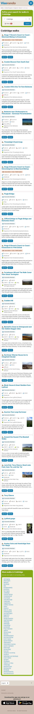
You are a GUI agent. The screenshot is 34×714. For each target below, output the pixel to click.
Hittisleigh (6, 622)
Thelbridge (7, 664)
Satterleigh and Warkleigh (11, 656)
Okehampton (7, 642)
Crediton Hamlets (8, 604)
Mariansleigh (7, 632)
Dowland (6, 608)
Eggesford (6, 615)
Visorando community (7, 693)
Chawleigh (6, 592)
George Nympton (8, 618)
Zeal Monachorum (9, 673)
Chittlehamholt (8, 596)
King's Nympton (8, 628)
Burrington (7, 591)
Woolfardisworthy (8, 671)
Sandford (6, 654)
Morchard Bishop (8, 637)
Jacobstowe (7, 627)
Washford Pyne (8, 666)
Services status (11, 710)
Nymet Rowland (8, 640)
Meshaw (6, 634)
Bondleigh (6, 584)
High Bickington (8, 620)
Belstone (6, 582)
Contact (3, 690)
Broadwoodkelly (8, 587)
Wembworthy (7, 668)
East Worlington (8, 613)
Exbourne (6, 616)
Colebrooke (7, 601)
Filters (9, 23)
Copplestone (7, 603)
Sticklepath (7, 661)
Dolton (5, 606)
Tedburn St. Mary (8, 663)
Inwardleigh (7, 625)
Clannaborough (8, 599)
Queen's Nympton (9, 646)
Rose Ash (6, 651)
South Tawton (7, 658)
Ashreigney (7, 579)
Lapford (6, 630)
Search (27, 23)
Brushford (6, 589)
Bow (5, 586)
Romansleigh (7, 649)
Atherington (7, 580)
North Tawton (7, 639)
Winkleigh (6, 670)
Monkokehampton (9, 635)
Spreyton (6, 659)
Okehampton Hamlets (10, 644)
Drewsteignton (8, 611)
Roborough (7, 647)
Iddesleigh (7, 623)
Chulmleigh (7, 598)
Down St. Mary (8, 610)
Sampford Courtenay (9, 652)
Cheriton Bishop (8, 594)
